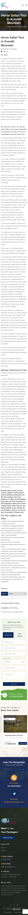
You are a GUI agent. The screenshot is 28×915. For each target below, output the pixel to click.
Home (3, 26)
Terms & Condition (19, 912)
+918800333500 (9, 744)
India (5, 719)
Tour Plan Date (7, 658)
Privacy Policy (7, 912)
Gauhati (10, 737)
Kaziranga (18, 737)
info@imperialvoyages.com (8, 867)
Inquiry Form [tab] (8, 635)
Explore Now (21, 743)
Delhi (4, 737)
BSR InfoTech (17, 909)
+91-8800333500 (16, 696)
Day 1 (7, 593)
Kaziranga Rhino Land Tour (12, 735)
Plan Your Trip (8, 837)
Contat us (3, 851)
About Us (3, 847)
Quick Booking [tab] (19, 635)
